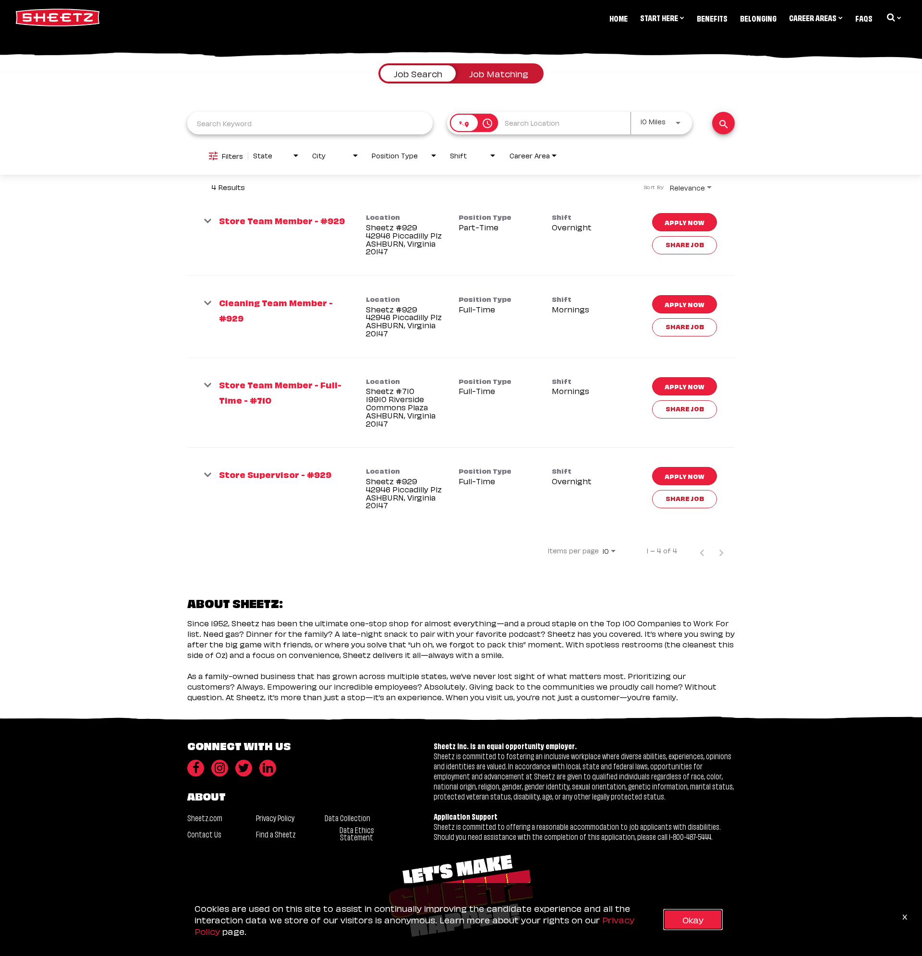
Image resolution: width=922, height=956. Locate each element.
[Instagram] (219, 768)
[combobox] (310, 123)
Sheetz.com (204, 817)
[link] (461, 235)
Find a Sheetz (276, 833)
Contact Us (204, 833)
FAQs (864, 18)
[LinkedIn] (267, 768)
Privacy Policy (275, 817)
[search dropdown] (893, 17)
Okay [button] (693, 919)
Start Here (659, 17)
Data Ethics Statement (357, 833)
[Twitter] (243, 768)
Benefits (712, 18)
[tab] (418, 73)
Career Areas (813, 17)
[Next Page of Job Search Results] (721, 550)
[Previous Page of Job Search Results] (702, 550)
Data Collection (347, 817)
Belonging (758, 18)
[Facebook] (195, 768)
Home (618, 18)
